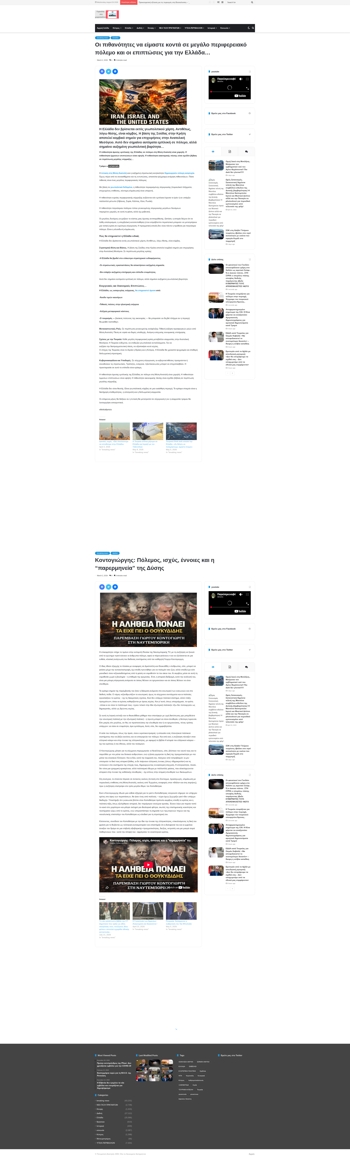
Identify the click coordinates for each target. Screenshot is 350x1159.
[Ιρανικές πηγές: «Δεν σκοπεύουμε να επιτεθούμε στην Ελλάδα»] (114, 431)
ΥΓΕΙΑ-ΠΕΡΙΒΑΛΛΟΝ (193, 28)
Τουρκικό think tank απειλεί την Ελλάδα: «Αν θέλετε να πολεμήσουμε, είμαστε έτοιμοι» (179, 444)
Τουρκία (200, 1090)
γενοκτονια (194, 1094)
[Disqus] (148, 503)
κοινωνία (100, 1130)
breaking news (102, 38)
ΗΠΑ (180, 1076)
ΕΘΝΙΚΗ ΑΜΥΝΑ (203, 1062)
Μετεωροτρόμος (104, 1139)
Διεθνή (139, 28)
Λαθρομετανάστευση (195, 1080)
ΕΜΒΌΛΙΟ (192, 1066)
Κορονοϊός (190, 1076)
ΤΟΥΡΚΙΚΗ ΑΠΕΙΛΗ (186, 1090)
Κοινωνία (224, 28)
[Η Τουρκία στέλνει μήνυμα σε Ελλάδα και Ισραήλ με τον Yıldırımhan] (148, 431)
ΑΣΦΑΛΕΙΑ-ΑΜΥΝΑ (186, 1062)
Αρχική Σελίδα (103, 28)
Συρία (195, 1085)
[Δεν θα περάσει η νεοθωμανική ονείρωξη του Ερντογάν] (142, 1070)
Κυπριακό (201, 1076)
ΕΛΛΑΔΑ (182, 1066)
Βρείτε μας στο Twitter (222, 134)
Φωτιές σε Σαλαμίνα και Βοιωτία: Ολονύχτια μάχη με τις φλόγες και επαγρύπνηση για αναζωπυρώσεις (180, 2)
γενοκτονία (182, 1094)
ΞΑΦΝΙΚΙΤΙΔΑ (184, 1085)
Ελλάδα (128, 28)
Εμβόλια (203, 1071)
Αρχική (251, 1154)
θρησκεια (100, 1122)
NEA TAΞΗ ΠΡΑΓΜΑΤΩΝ (169, 28)
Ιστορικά (211, 28)
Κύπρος (116, 28)
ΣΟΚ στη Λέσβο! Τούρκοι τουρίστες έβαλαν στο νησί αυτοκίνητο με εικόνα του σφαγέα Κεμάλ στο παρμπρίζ (238, 235)
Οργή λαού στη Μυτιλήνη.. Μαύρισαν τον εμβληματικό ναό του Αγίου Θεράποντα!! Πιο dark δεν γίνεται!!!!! (238, 166)
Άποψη (151, 28)
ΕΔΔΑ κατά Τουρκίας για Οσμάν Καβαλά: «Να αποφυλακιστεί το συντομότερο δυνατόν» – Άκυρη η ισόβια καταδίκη (237, 338)
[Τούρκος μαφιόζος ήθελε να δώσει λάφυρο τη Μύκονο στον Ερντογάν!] (167, 1070)
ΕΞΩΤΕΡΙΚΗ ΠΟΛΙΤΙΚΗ (187, 1071)
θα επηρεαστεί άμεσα (145, 290)
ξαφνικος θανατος (185, 1099)
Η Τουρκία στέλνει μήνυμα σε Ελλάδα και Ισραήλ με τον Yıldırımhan (145, 444)
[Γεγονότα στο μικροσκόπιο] (107, 14)
